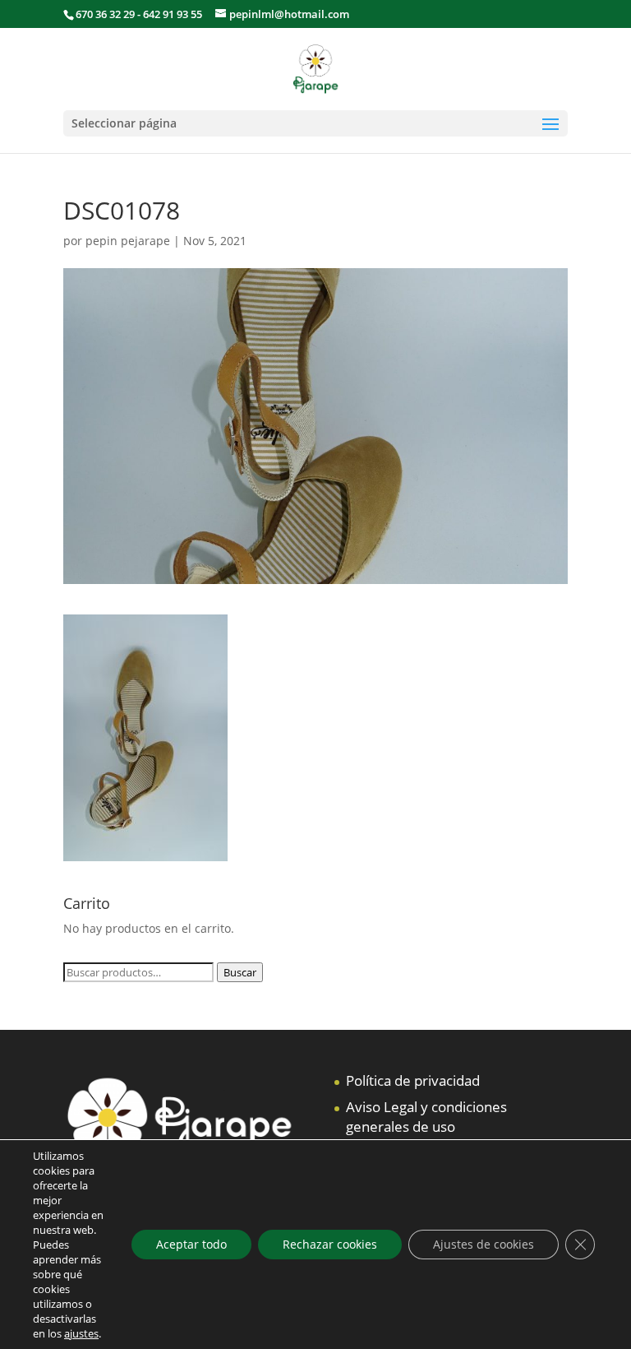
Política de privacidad (413, 1080)
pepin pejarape (127, 240)
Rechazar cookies (330, 1244)
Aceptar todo (191, 1244)
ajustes (81, 1333)
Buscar (239, 972)
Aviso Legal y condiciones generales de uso (426, 1116)
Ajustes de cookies (483, 1244)
